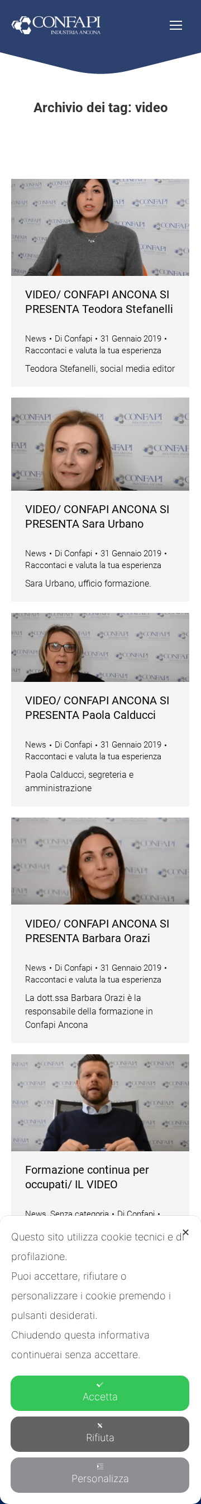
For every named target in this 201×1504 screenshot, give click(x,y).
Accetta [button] (100, 1396)
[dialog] (100, 1360)
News (35, 339)
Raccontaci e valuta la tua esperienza (93, 350)
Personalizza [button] (100, 1478)
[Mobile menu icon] (176, 25)
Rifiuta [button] (100, 1437)
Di (73, 339)
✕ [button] (185, 1232)
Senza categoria (79, 1214)
